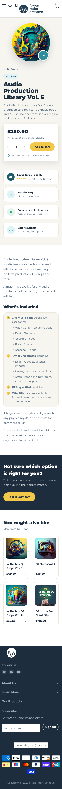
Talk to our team (19, 497)
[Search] (10, 6)
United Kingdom (29, 745)
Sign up (50, 727)
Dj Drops (12, 69)
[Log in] (16, 6)
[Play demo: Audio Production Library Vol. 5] (43, 55)
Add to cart (42, 146)
